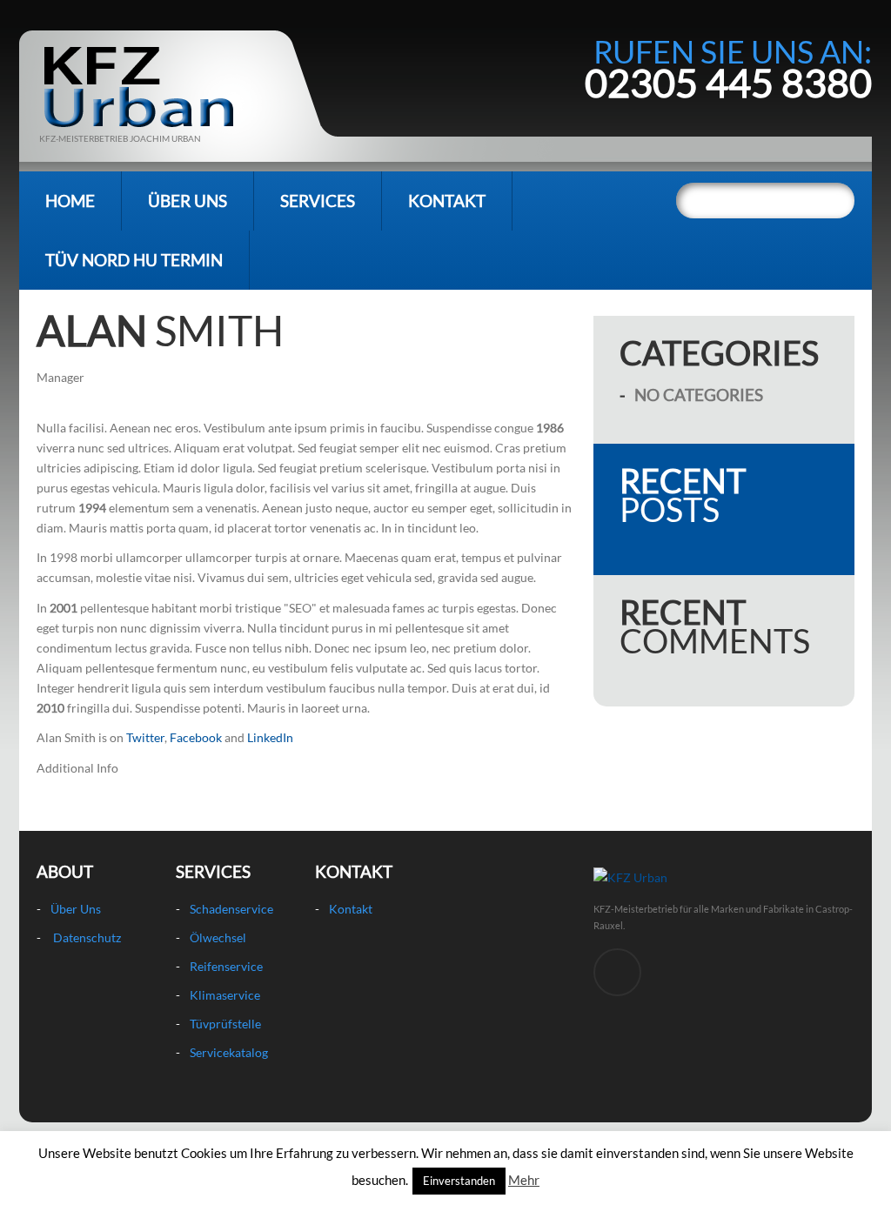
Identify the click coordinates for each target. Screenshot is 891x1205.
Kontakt (447, 201)
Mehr (523, 1180)
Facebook (196, 737)
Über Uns (75, 908)
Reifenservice (226, 966)
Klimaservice (225, 994)
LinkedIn (270, 737)
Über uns (187, 201)
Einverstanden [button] (459, 1181)
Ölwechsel (218, 937)
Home (70, 201)
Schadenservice (231, 908)
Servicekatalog (229, 1052)
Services (317, 201)
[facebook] (617, 972)
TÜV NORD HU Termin (134, 260)
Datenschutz (87, 937)
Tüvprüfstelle (225, 1023)
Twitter (145, 737)
